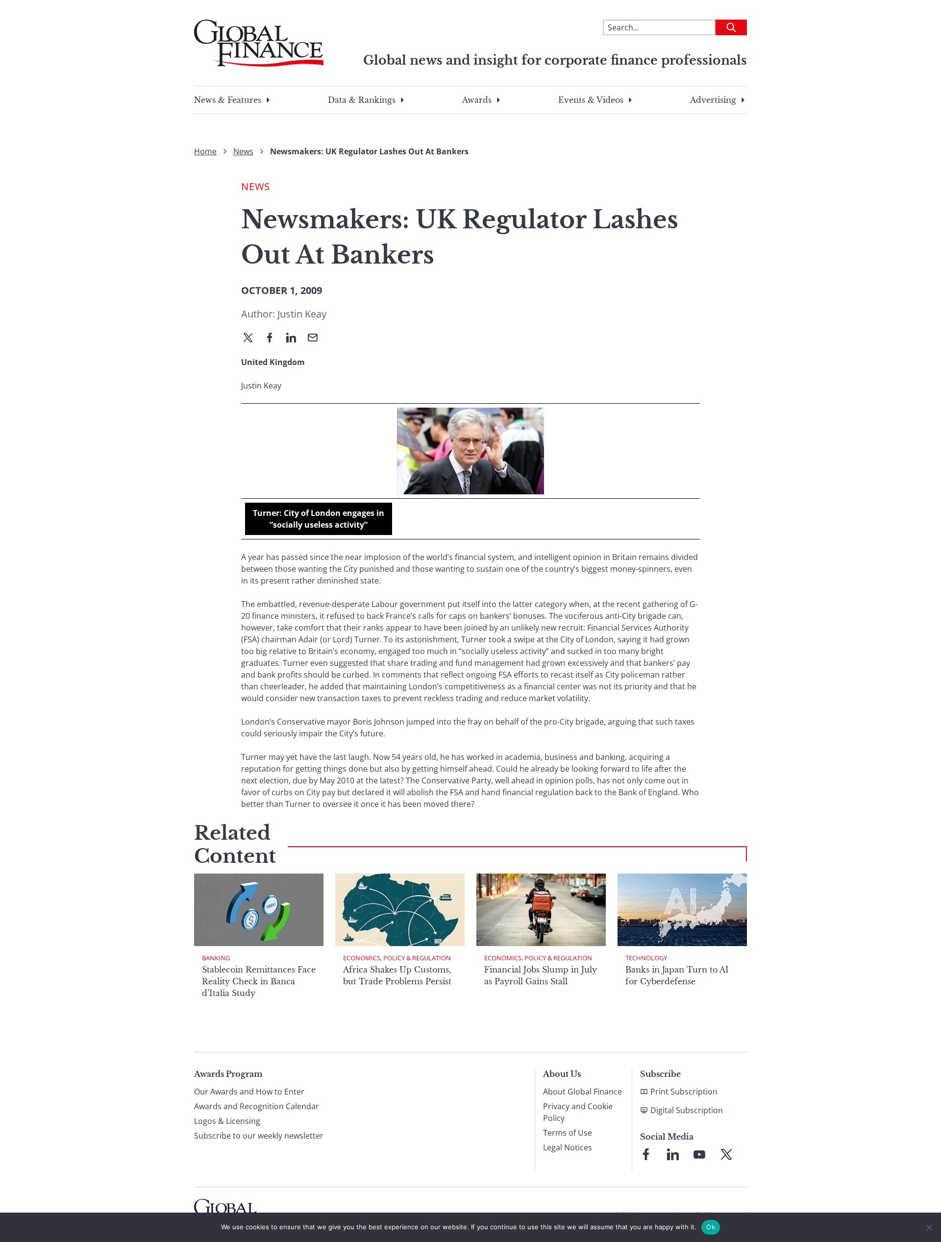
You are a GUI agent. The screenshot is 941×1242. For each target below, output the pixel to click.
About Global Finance (582, 1091)
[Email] (316, 338)
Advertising (713, 100)
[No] (929, 1227)
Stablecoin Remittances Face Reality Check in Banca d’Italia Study (259, 981)
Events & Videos (590, 100)
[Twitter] (252, 338)
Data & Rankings (362, 100)
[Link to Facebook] (646, 1154)
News (243, 151)
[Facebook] (273, 338)
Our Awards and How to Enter (249, 1091)
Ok (710, 1227)
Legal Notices (567, 1147)
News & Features (227, 100)
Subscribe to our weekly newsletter (258, 1135)
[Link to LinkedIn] (673, 1154)
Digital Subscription (686, 1110)
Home (205, 151)
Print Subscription (684, 1091)
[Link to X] (726, 1154)
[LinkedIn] (295, 338)
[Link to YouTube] (699, 1154)
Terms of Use (567, 1132)
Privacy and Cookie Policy (578, 1112)
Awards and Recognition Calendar (256, 1106)
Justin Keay (301, 313)
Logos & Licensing (227, 1121)
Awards (477, 100)
